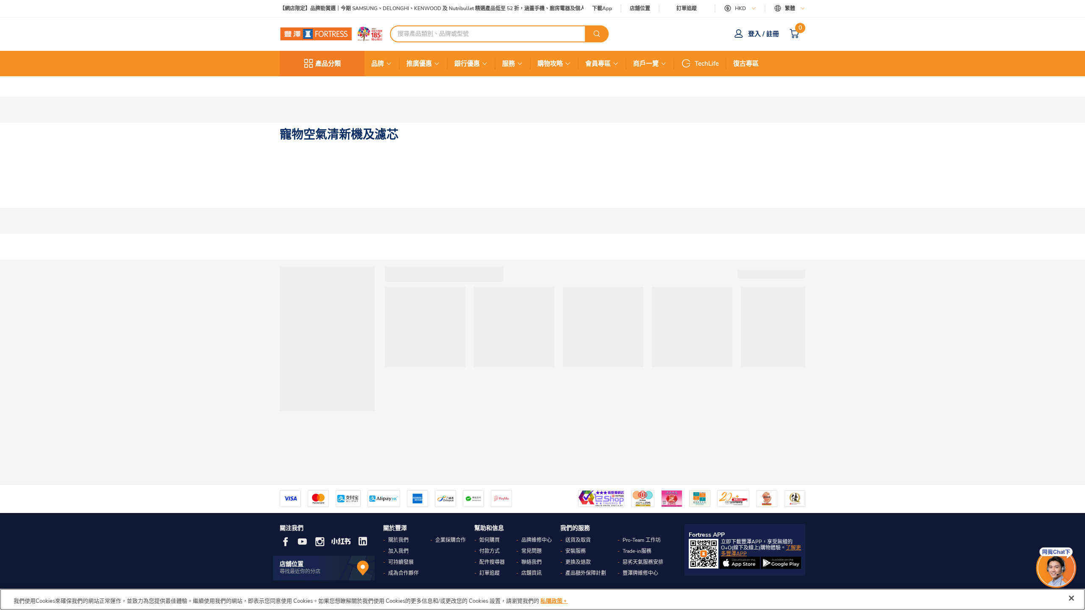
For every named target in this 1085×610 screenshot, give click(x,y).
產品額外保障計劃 (585, 573)
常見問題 (531, 551)
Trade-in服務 (637, 551)
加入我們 (398, 551)
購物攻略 (550, 63)
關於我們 (398, 540)
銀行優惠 (467, 63)
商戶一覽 (646, 63)
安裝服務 (575, 551)
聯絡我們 (531, 562)
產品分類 (328, 63)
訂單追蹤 (686, 8)
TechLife (707, 63)
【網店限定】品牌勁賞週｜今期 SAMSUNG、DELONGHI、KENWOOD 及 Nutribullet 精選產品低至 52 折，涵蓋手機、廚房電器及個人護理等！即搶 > (448, 9)
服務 (508, 63)
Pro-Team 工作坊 (642, 540)
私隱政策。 (554, 601)
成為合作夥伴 (403, 573)
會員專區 (598, 63)
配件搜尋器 (492, 562)
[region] (542, 599)
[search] (597, 33)
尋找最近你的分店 (300, 571)
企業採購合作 (450, 540)
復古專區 (746, 63)
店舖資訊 (531, 573)
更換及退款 (578, 562)
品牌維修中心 (536, 540)
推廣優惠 (419, 63)
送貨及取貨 (578, 540)
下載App (602, 8)
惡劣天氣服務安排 (643, 562)
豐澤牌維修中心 (640, 573)
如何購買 (489, 540)
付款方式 (489, 551)
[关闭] (1071, 598)
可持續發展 (401, 562)
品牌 (377, 63)
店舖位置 (640, 9)
